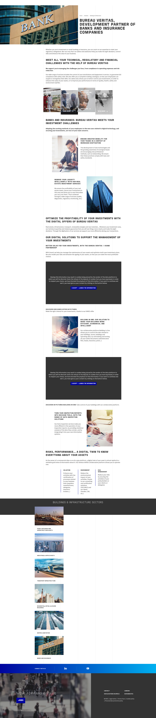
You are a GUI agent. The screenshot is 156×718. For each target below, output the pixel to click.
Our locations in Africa (111, 694)
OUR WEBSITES (128, 694)
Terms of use (121, 699)
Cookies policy (130, 699)
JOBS (20, 700)
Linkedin (65, 668)
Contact (107, 691)
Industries (86, 15)
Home (81, 15)
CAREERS (127, 691)
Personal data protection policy (114, 701)
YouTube (88, 668)
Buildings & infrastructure (95, 15)
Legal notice (112, 699)
